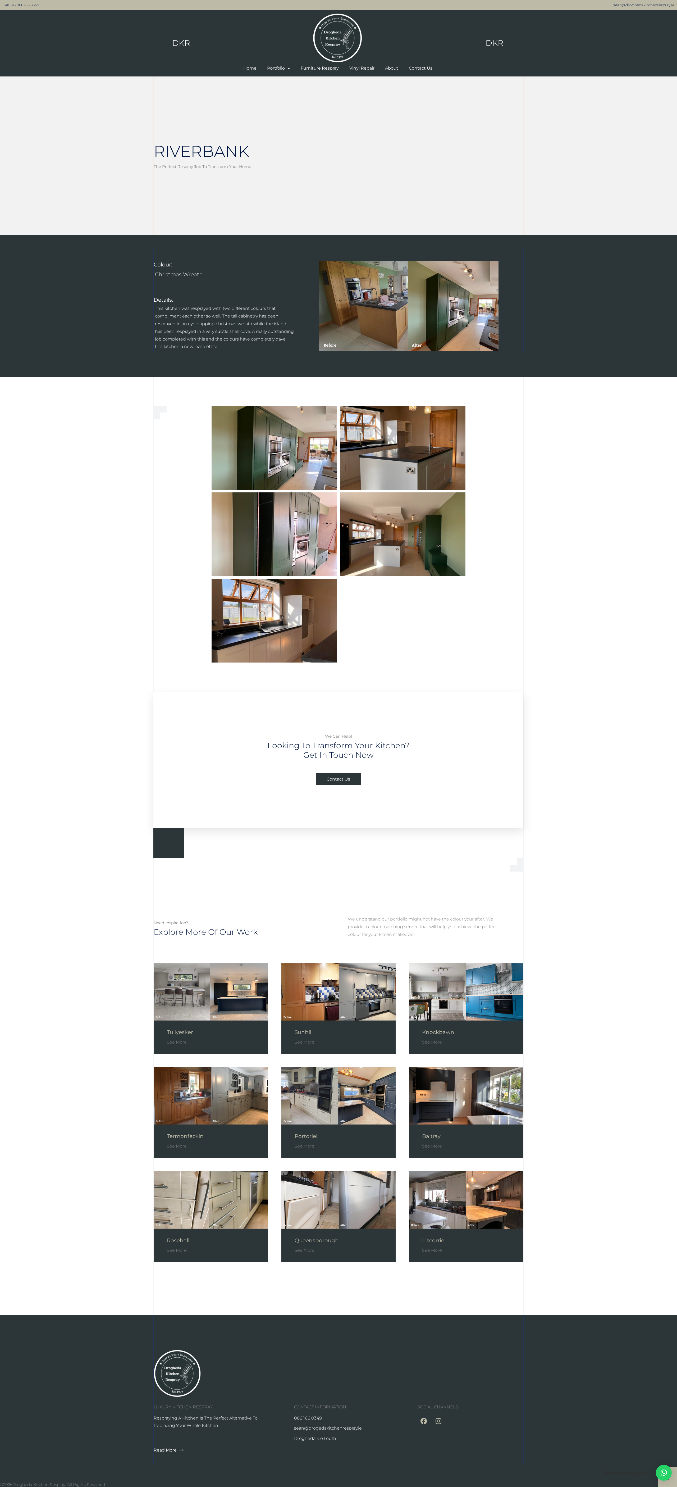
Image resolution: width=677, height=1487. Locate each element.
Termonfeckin (185, 1136)
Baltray (431, 1136)
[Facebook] (424, 1421)
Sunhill (304, 1032)
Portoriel (306, 1136)
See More (177, 1042)
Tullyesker (180, 1032)
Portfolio (276, 68)
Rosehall (178, 1240)
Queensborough (317, 1240)
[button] (664, 1473)
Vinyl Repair (361, 68)
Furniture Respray (320, 68)
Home (250, 68)
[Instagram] (438, 1421)
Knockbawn (438, 1032)
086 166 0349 (28, 5)
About (391, 68)
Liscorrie (433, 1240)
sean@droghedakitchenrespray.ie (643, 5)
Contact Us (420, 68)
